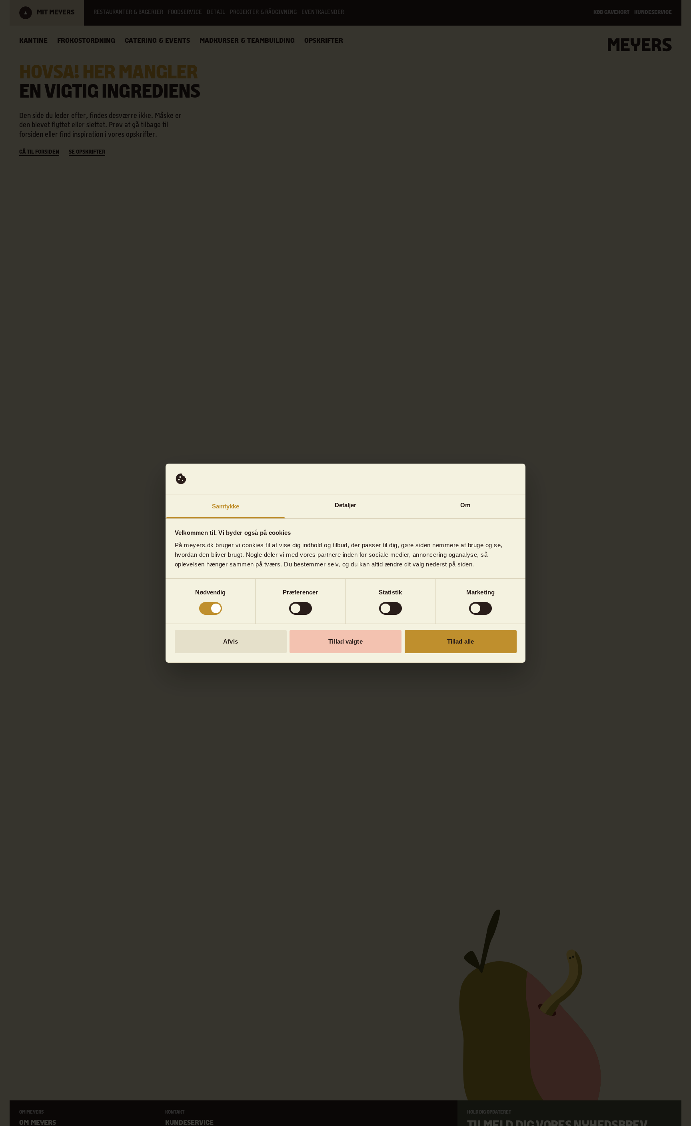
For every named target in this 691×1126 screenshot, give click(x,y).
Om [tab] (465, 505)
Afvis (230, 641)
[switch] (300, 608)
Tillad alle (460, 641)
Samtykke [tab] (226, 506)
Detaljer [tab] (346, 505)
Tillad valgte (345, 641)
